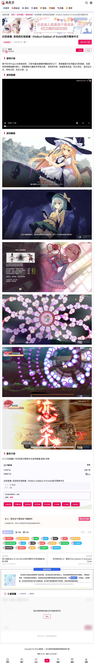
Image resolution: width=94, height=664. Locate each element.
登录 (11, 497)
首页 (7, 8)
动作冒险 (20, 14)
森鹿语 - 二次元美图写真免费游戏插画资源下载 (54, 649)
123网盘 (56, 504)
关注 (80, 50)
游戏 (36, 8)
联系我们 (74, 578)
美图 (53, 8)
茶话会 (17, 8)
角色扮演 (29, 14)
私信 (88, 50)
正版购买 (75, 504)
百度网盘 (8, 504)
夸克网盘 (47, 504)
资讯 (27, 8)
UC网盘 (66, 504)
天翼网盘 (18, 504)
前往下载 (86, 42)
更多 (70, 8)
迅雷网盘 (27, 504)
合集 (61, 8)
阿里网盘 (37, 504)
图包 (45, 8)
